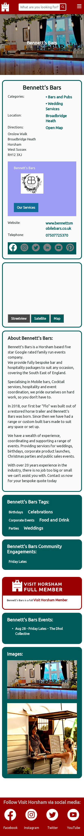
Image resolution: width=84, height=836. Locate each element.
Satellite (40, 318)
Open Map (54, 128)
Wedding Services (54, 106)
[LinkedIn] (47, 248)
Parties (14, 528)
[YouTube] (59, 248)
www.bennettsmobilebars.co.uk (59, 225)
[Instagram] (25, 248)
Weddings (33, 528)
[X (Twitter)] (36, 248)
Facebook (10, 828)
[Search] (62, 7)
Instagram (31, 828)
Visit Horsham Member (50, 600)
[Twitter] (52, 820)
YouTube (73, 828)
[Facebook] (13, 248)
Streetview (19, 318)
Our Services (26, 207)
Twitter (52, 828)
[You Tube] (73, 820)
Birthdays (16, 512)
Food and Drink (54, 520)
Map (57, 318)
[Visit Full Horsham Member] (42, 587)
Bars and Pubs (60, 97)
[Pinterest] (70, 248)
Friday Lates (18, 561)
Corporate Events (21, 520)
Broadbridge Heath (56, 118)
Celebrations (40, 511)
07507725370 (57, 235)
